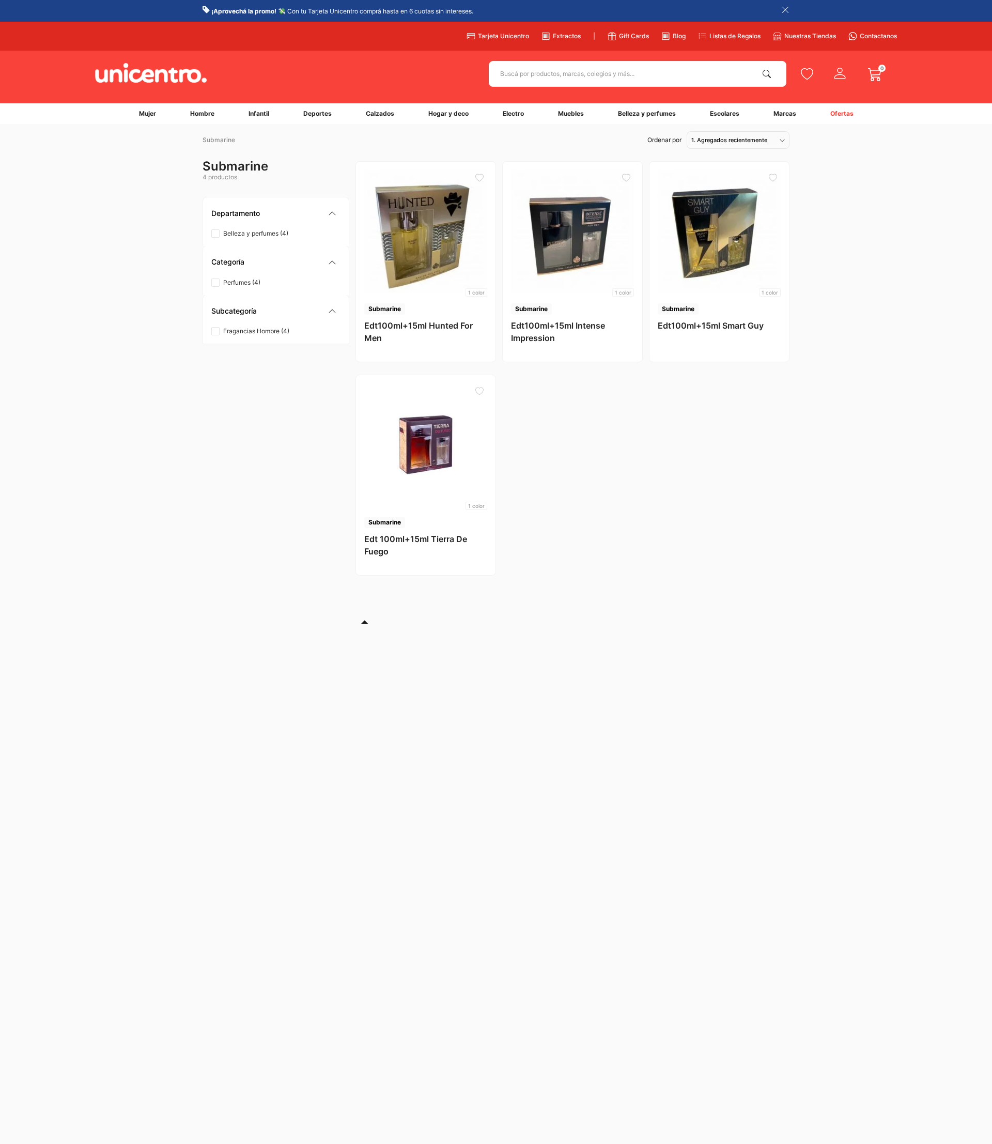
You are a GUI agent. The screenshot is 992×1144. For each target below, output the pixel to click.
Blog (679, 36)
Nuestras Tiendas (810, 36)
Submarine (219, 140)
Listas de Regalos (735, 36)
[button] (275, 213)
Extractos (567, 36)
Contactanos (878, 36)
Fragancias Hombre (256, 331)
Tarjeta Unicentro (503, 36)
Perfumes (241, 282)
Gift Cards (634, 36)
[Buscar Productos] (769, 74)
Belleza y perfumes (255, 233)
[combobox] (637, 74)
